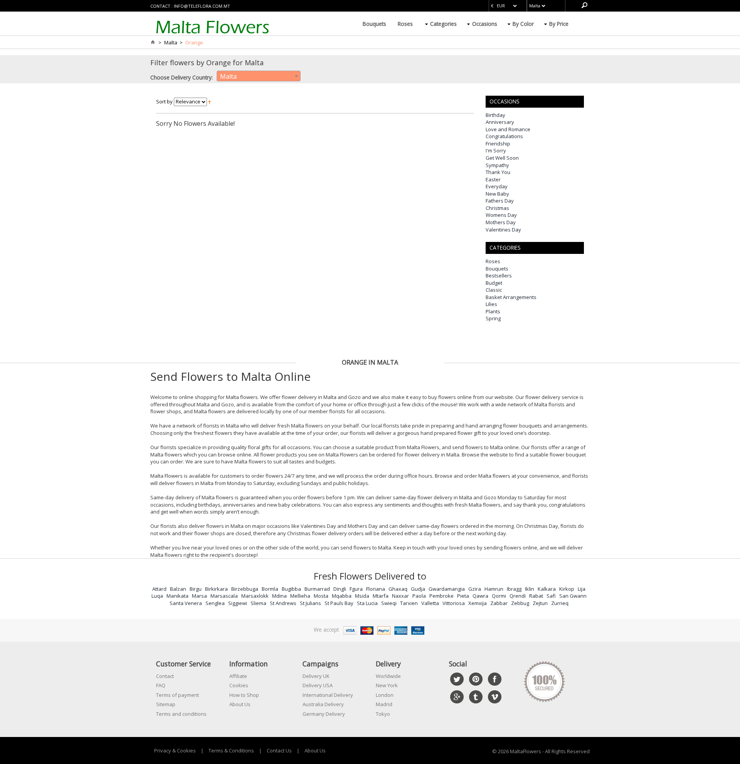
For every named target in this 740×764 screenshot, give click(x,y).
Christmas (497, 208)
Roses (405, 23)
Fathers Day (500, 200)
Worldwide (388, 676)
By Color (523, 23)
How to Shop (244, 694)
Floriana (375, 588)
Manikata (177, 595)
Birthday (495, 115)
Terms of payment (177, 694)
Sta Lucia (367, 603)
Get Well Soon (502, 157)
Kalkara (547, 588)
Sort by (164, 101)
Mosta (321, 595)
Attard (159, 588)
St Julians (310, 603)
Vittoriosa (453, 603)
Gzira (474, 588)
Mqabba (342, 595)
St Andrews (283, 603)
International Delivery (328, 694)
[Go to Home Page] (152, 42)
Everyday (497, 186)
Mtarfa (380, 595)
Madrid (384, 704)
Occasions (484, 23)
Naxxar (400, 595)
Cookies (238, 685)
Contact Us (279, 750)
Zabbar (499, 603)
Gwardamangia (447, 588)
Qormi (499, 595)
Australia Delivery (323, 704)
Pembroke (441, 595)
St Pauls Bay (339, 603)
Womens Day (501, 214)
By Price (558, 23)
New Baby (497, 193)
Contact (165, 676)
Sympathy (497, 165)
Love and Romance (508, 129)
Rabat (536, 595)
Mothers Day (501, 222)
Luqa (157, 595)
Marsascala (224, 595)
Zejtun (540, 603)
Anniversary (500, 121)
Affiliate (238, 676)
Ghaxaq (397, 588)
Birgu (196, 588)
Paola (419, 595)
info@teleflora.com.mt (202, 6)
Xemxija (477, 603)
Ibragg (514, 588)
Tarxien (409, 603)
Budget (494, 282)
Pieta (463, 595)
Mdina (279, 595)
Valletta (430, 603)
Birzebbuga (244, 588)
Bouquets (374, 23)
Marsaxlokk (255, 595)
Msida (362, 595)
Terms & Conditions (231, 750)
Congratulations (504, 136)
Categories (443, 23)
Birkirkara (216, 588)
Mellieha (300, 595)
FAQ (160, 685)
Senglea (215, 603)
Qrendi (518, 595)
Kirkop (566, 588)
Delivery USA (318, 685)
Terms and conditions (181, 713)
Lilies (491, 304)
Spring (493, 318)
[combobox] (259, 76)
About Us (240, 704)
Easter (493, 179)
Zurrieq (559, 603)
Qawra (480, 595)
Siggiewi (237, 603)
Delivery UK (316, 676)
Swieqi (389, 603)
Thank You (498, 172)
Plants (493, 311)
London (385, 694)
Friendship (498, 143)
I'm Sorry (496, 150)
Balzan (178, 588)
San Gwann (573, 595)
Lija (581, 588)
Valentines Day (503, 229)
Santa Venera (186, 603)
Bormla (270, 588)
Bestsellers (499, 275)
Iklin (529, 588)
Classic (494, 289)
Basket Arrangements (511, 297)
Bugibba (291, 588)
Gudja (418, 588)
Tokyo (383, 713)
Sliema (258, 603)
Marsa (199, 595)
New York (387, 685)
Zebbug (520, 603)
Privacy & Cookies (175, 750)
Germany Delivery (324, 713)
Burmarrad (317, 588)
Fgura (356, 588)
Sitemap (165, 704)
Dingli (339, 588)
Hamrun (493, 588)
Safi (551, 595)
